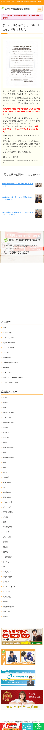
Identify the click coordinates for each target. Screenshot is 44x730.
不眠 (4, 487)
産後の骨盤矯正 (8, 447)
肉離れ (5, 442)
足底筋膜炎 (7, 597)
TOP (4, 328)
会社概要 (6, 367)
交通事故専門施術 (9, 343)
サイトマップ (7, 372)
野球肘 (5, 542)
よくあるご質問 (8, 347)
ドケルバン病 (7, 502)
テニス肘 (6, 582)
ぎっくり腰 (7, 537)
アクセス (6, 353)
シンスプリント (8, 592)
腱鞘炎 (5, 616)
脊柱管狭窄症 (7, 527)
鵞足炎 (5, 547)
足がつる (6, 437)
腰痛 (4, 467)
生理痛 (5, 427)
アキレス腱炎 (7, 577)
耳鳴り (5, 397)
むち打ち (6, 432)
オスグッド (7, 572)
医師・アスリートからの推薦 (13, 377)
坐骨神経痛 (7, 492)
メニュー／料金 (8, 338)
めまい (5, 403)
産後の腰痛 (7, 482)
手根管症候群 (7, 557)
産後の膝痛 (7, 497)
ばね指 (5, 517)
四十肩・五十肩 (8, 422)
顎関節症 (6, 477)
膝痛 (4, 452)
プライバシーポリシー (10, 382)
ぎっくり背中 (7, 507)
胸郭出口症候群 (8, 412)
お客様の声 (7, 357)
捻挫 (4, 407)
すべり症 (6, 532)
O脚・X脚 (6, 612)
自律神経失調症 (8, 457)
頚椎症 (5, 602)
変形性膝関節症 (8, 512)
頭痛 (4, 522)
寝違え (5, 462)
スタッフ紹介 (7, 333)
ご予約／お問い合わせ (10, 362)
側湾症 (5, 552)
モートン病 (7, 417)
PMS (4, 567)
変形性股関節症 (8, 607)
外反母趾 (6, 562)
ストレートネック (9, 587)
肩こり (5, 472)
